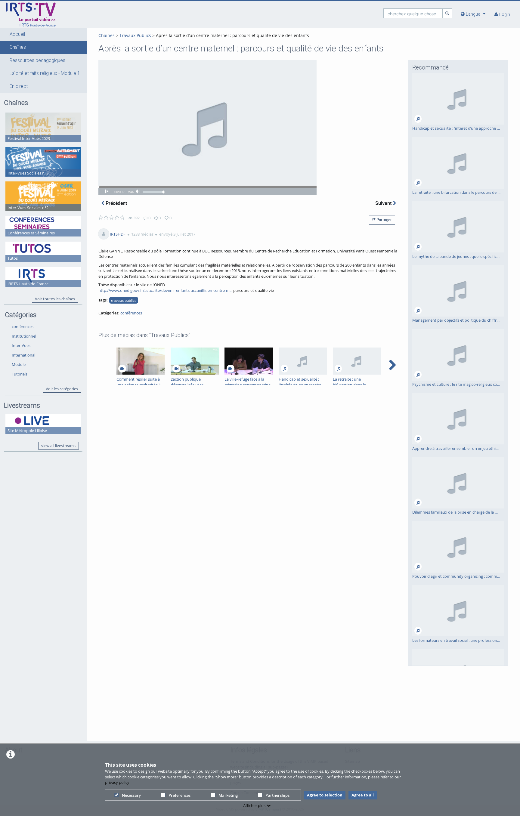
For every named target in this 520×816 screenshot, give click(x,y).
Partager (384, 219)
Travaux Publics (135, 35)
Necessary (131, 795)
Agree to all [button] (362, 795)
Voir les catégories (62, 388)
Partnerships (277, 795)
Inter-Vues (21, 345)
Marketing (228, 795)
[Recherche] (447, 13)
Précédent (115, 203)
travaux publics (123, 300)
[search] (413, 13)
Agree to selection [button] (324, 795)
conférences (22, 326)
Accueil (17, 34)
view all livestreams (58, 445)
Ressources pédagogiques (37, 60)
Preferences (179, 795)
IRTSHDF (117, 234)
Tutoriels (19, 374)
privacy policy (117, 782)
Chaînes (18, 47)
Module (19, 364)
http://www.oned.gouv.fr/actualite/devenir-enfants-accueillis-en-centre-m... (165, 290)
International (23, 355)
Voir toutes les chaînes (55, 298)
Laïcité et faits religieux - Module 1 (45, 73)
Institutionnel (24, 336)
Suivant (384, 203)
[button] (43, 34)
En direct (19, 86)
